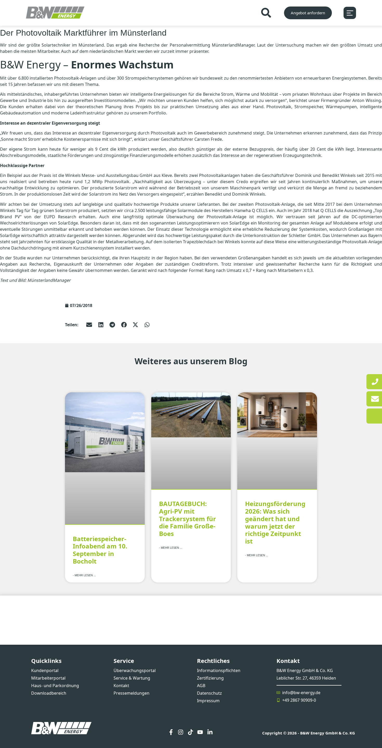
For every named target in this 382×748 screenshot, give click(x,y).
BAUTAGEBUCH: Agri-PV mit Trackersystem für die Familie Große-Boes (187, 518)
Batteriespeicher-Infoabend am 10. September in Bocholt (100, 549)
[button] (89, 325)
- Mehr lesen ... (84, 575)
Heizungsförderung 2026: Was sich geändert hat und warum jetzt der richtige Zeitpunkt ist (275, 522)
